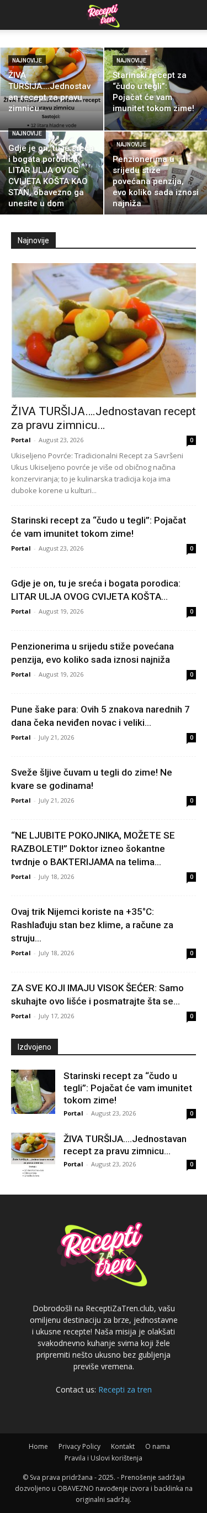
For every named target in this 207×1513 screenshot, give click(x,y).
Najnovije (27, 60)
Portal (21, 440)
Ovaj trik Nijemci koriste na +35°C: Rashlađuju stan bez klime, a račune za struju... (92, 925)
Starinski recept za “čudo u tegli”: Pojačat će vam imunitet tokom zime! (127, 1088)
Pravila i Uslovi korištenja (103, 1458)
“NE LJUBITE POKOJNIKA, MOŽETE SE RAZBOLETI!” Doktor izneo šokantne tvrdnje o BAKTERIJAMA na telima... (93, 848)
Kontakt (123, 1446)
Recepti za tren (125, 1389)
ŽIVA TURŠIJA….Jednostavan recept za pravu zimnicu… (103, 418)
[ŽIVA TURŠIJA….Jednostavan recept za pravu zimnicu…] (51, 89)
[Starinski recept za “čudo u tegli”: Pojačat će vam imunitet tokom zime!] (33, 1092)
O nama (157, 1446)
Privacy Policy (79, 1446)
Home (38, 1446)
